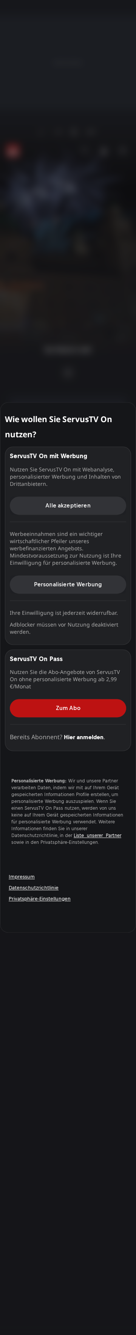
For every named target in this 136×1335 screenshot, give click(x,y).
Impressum (22, 877)
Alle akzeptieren (68, 505)
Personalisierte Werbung (68, 584)
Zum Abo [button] (68, 708)
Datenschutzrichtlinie (34, 888)
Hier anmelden (84, 737)
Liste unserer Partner (97, 836)
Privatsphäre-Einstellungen (40, 899)
